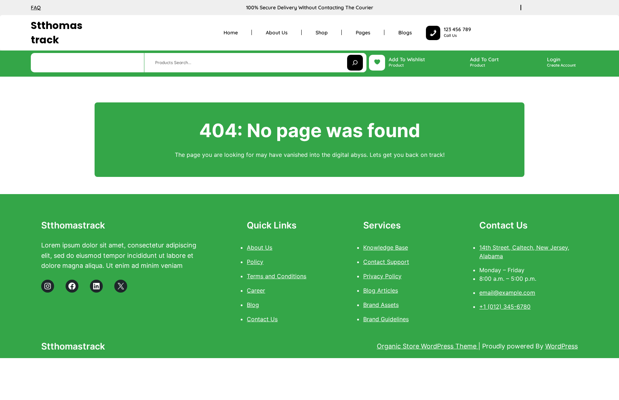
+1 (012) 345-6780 (505, 306)
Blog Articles (380, 290)
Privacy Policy (382, 276)
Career (256, 290)
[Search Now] (355, 63)
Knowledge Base (385, 247)
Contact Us (262, 319)
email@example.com (507, 292)
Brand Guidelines (386, 319)
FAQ (36, 7)
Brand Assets (381, 304)
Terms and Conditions (276, 276)
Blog (253, 304)
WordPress (561, 346)
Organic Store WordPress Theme (427, 346)
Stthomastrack (56, 33)
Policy (255, 261)
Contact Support (386, 261)
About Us (259, 247)
